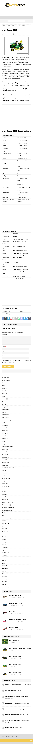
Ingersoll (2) (5, 465)
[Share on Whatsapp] (19, 318)
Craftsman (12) (5, 414)
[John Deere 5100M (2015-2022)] (5, 649)
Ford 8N (12, 611)
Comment (4, 334)
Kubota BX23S (14, 627)
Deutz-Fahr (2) (5, 428)
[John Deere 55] (5, 641)
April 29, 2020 (14, 658)
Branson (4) (5, 399)
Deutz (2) (4, 422)
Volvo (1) (4, 571)
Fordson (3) (5, 449)
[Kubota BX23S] (5, 629)
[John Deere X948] (5, 673)
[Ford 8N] (5, 613)
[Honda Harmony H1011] (5, 621)
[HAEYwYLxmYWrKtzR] (3, 715)
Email (3, 351)
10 (24, 597)
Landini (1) (4, 489)
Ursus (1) (4, 560)
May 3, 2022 (14, 650)
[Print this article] (16, 318)
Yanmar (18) (5, 581)
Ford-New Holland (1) (7, 446)
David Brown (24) (6, 420)
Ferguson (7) (5, 438)
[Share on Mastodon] (21, 318)
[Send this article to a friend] (13, 318)
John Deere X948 (15, 672)
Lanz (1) (4, 491)
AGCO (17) (4, 375)
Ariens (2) (4, 385)
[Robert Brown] (3, 704)
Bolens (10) (5, 396)
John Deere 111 (17, 690)
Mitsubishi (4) (5, 513)
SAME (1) (4, 536)
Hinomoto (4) (5, 457)
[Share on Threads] (29, 318)
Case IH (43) (5, 404)
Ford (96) (4, 444)
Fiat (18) (4, 441)
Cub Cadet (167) (6, 417)
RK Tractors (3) (5, 531)
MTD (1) (4, 515)
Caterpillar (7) (5, 407)
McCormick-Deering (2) (8, 507)
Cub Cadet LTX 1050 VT (25, 685)
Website (4, 356)
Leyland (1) (4, 494)
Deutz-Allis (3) (5, 425)
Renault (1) (4, 528)
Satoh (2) (4, 539)
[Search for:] (16, 21)
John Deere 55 (14, 640)
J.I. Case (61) (5, 473)
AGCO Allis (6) (5, 377)
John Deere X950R (15, 656)
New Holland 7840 (15, 603)
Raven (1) (4, 526)
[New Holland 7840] (5, 605)
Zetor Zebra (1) (6, 587)
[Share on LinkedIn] (8, 318)
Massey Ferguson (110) (8, 502)
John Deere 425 (24, 715)
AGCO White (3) (6, 380)
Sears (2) (4, 544)
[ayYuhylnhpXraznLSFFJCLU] (3, 697)
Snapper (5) (5, 555)
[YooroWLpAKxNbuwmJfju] (3, 721)
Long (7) (4, 497)
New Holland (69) (6, 518)
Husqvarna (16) (5, 462)
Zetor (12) (4, 584)
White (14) (4, 576)
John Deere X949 (15, 664)
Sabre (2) (4, 534)
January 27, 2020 (7, 34)
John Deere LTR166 (17, 727)
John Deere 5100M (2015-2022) (20, 648)
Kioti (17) (4, 481)
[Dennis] (3, 728)
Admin (16, 34)
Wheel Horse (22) (6, 573)
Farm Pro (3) (5, 433)
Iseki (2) (4, 470)
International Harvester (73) (9, 467)
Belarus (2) (4, 388)
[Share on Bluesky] (27, 318)
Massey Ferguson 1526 (23, 703)
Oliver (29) (4, 520)
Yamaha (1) (5, 579)
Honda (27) (4, 460)
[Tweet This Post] (5, 318)
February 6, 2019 (15, 621)
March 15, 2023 (15, 605)
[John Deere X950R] (5, 657)
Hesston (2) (5, 454)
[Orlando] (3, 691)
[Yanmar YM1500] (5, 597)
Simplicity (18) (5, 552)
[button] (31, 17)
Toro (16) (4, 558)
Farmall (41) (5, 430)
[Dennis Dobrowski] (3, 685)
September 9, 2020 (16, 597)
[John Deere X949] (5, 665)
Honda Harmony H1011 (17, 619)
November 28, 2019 (16, 630)
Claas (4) (4, 412)
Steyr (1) (4, 550)
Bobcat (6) (4, 393)
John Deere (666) (6, 478)
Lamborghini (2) (6, 486)
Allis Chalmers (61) (6, 383)
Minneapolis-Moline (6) (7, 510)
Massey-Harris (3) (6, 505)
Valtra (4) (4, 563)
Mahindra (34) (5, 499)
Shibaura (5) (5, 547)
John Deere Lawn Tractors (12, 636)
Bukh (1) (4, 401)
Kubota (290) (5, 483)
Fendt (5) (4, 436)
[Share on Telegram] (24, 318)
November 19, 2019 (16, 613)
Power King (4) (5, 523)
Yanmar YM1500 (15, 595)
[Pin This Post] (11, 318)
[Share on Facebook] (3, 318)
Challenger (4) (5, 409)
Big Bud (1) (4, 391)
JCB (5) (3, 475)
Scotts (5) (4, 542)
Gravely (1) (4, 452)
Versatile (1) (5, 568)
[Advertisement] (17, 11)
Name (3, 346)
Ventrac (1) (4, 565)
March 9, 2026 (14, 642)
